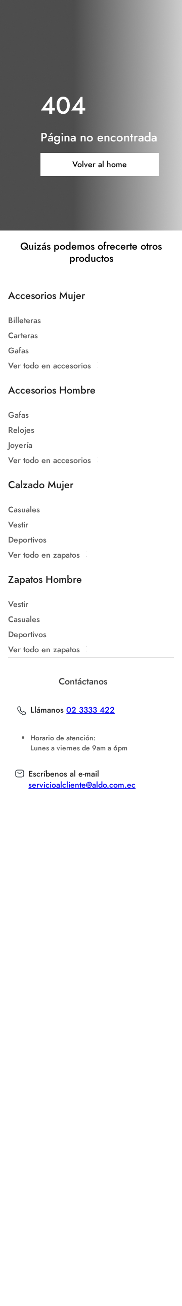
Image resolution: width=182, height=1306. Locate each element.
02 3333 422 (90, 710)
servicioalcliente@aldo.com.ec (81, 785)
